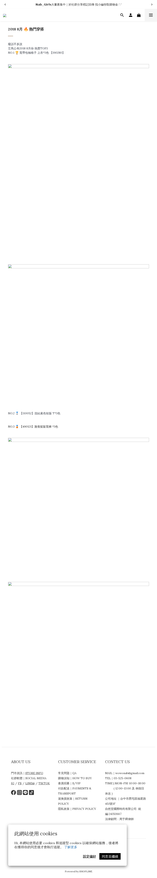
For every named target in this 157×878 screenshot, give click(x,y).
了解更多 (70, 847)
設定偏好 (89, 856)
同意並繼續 (110, 856)
